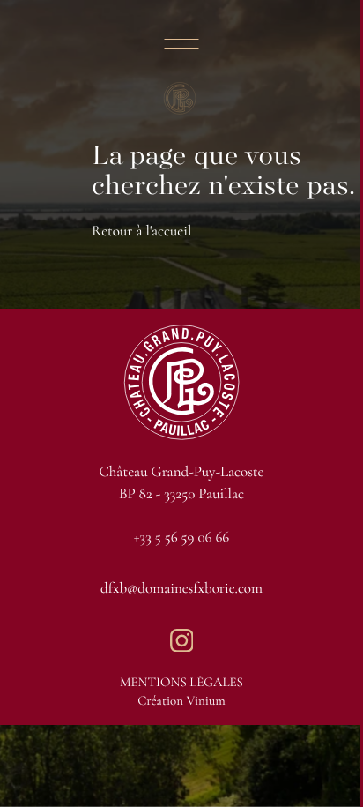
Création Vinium (181, 701)
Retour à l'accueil (141, 230)
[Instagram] (181, 640)
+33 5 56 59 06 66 (181, 536)
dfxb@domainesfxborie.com (181, 588)
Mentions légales (181, 683)
